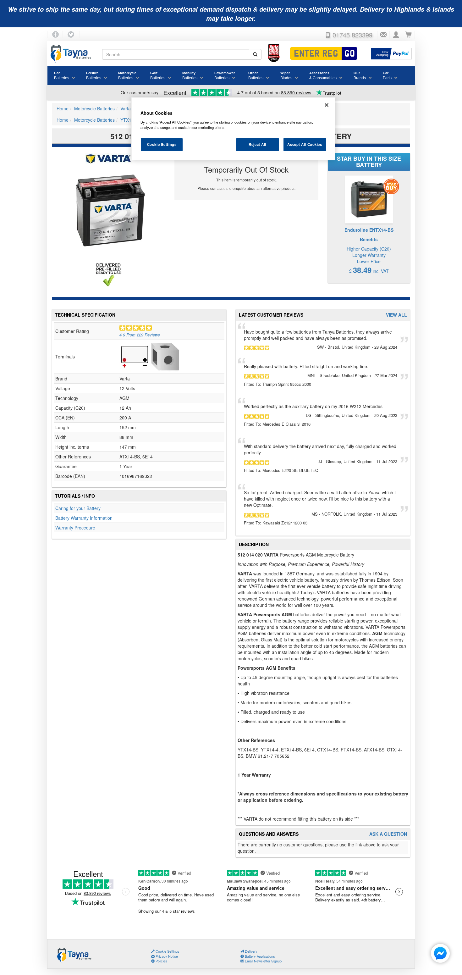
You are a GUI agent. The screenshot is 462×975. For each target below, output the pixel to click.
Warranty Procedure (75, 527)
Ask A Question (388, 834)
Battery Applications (259, 956)
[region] (233, 128)
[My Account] (396, 35)
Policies (161, 960)
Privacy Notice (166, 956)
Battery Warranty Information (84, 518)
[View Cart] (408, 35)
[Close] (326, 105)
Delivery (250, 951)
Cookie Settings (162, 144)
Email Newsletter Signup (263, 960)
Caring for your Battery (78, 508)
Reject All (257, 144)
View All (396, 315)
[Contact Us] (383, 35)
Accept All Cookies (304, 144)
